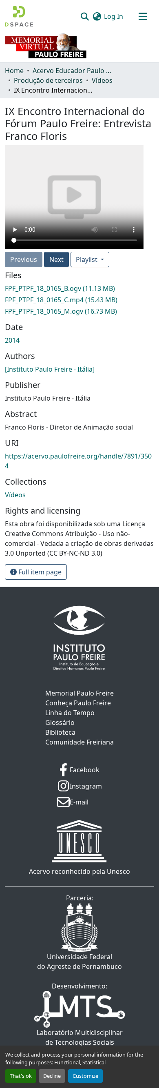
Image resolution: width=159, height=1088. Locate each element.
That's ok (21, 1075)
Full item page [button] (39, 571)
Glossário (60, 722)
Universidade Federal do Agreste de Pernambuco (79, 961)
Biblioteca (60, 732)
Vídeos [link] (102, 80)
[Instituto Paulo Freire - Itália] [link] (50, 369)
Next (56, 259)
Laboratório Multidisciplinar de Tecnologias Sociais (80, 1037)
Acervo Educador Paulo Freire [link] (73, 70)
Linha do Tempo (70, 712)
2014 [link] (12, 340)
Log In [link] (113, 16)
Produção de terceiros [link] (48, 80)
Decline (52, 1075)
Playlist (87, 259)
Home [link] (14, 70)
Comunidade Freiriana (79, 742)
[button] (19, 16)
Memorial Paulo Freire (79, 693)
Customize (85, 1075)
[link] (79, 288)
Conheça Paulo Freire (78, 702)
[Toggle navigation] (142, 16)
